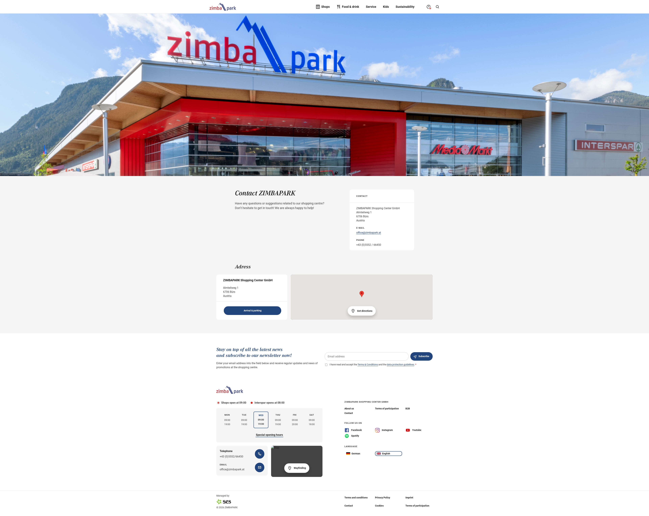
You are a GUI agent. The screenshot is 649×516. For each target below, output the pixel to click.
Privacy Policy (382, 497)
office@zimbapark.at (368, 232)
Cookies (379, 505)
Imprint (409, 497)
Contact (348, 505)
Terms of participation (417, 505)
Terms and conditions (356, 497)
